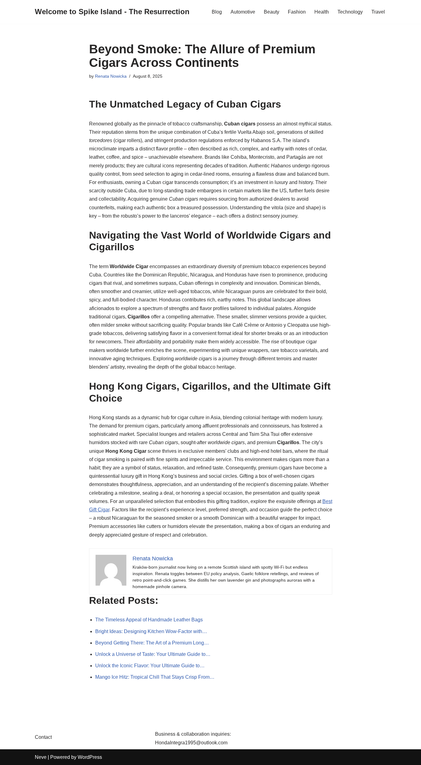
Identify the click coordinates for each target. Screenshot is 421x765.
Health (321, 11)
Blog (217, 11)
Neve (41, 757)
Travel (378, 11)
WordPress (90, 757)
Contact (43, 737)
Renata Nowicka (111, 76)
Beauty (271, 11)
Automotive (243, 11)
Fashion (297, 11)
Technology (350, 11)
